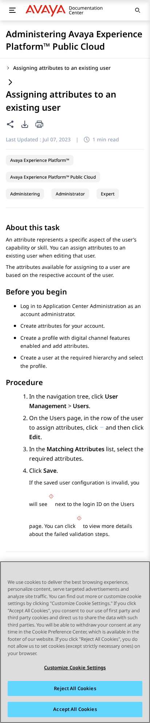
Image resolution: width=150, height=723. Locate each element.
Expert (108, 194)
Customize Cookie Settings (75, 667)
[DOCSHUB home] (66, 10)
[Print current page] (39, 125)
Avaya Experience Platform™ (39, 160)
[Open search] (137, 10)
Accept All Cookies (74, 709)
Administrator (70, 194)
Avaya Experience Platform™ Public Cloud (53, 177)
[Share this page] (10, 124)
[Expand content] (10, 83)
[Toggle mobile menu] (12, 10)
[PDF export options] (24, 124)
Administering (25, 194)
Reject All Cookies (75, 688)
